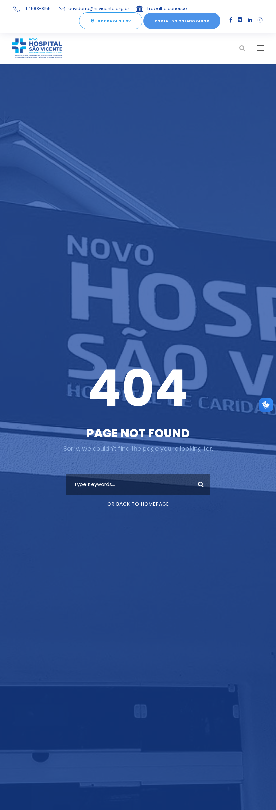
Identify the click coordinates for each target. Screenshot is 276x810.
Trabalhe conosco (167, 8)
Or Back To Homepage (138, 504)
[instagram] (260, 20)
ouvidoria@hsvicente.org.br (98, 8)
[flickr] (240, 20)
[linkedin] (250, 20)
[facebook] (230, 20)
